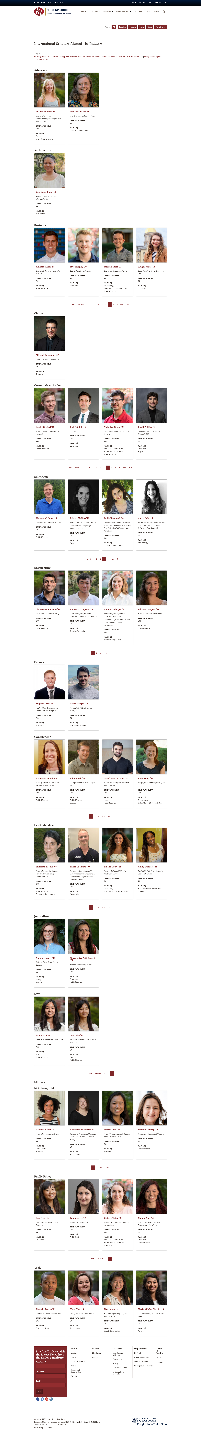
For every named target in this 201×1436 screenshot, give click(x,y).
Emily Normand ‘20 (114, 518)
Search (164, 12)
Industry (133, 27)
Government (113, 56)
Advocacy (37, 56)
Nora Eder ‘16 (77, 1309)
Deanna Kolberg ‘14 (148, 1129)
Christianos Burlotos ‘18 (48, 609)
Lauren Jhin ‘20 (112, 1129)
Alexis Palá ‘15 (145, 518)
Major (142, 27)
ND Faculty (138, 1353)
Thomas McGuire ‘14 (46, 518)
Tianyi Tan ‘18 (43, 1035)
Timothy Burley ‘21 (45, 1309)
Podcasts (159, 1362)
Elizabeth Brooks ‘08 (46, 866)
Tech (46, 59)
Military (146, 56)
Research (107, 12)
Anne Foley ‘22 (145, 778)
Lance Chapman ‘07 (80, 866)
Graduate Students (120, 1368)
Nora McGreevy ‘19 (45, 957)
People (95, 12)
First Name (41, 1362)
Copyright (37, 1419)
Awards (73, 1366)
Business (56, 56)
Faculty (115, 1363)
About (84, 12)
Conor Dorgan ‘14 (79, 703)
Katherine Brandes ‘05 (47, 778)
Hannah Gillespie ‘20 (114, 609)
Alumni (94, 1357)
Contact (74, 1357)
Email (38, 1381)
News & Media (152, 12)
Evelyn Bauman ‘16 (45, 111)
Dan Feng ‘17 (42, 1218)
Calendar (139, 12)
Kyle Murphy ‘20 (78, 266)
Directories (96, 1353)
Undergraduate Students (118, 1373)
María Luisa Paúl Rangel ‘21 (82, 959)
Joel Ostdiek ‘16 (78, 427)
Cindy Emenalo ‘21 (147, 866)
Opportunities (123, 12)
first (73, 304)
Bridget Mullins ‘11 (79, 518)
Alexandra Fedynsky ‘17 (82, 1129)
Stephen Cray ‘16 (44, 703)
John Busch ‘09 (77, 778)
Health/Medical (124, 56)
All (114, 27)
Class (150, 27)
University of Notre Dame (56, 1419)
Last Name (40, 1371)
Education (87, 56)
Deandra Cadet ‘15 (45, 1129)
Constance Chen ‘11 (46, 191)
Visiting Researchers (141, 1357)
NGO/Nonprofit (156, 56)
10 (119, 468)
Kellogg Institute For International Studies (49, 1422)
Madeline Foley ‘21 (79, 111)
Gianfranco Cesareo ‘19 (115, 778)
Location (122, 27)
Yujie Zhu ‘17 (76, 1035)
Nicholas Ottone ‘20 (114, 427)
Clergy (62, 56)
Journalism (135, 56)
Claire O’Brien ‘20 (113, 1218)
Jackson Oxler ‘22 (113, 266)
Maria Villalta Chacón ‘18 (151, 1309)
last (128, 304)
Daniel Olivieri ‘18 (45, 427)
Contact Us (62, 1425)
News (158, 1358)
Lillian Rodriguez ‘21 (148, 609)
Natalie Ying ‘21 (146, 1218)
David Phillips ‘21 (147, 427)
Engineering (96, 56)
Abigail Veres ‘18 (146, 266)
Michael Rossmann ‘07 (47, 355)
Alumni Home (160, 27)
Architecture (46, 56)
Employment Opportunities (76, 1371)
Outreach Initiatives (78, 1361)
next (122, 304)
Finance (104, 56)
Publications (117, 1359)
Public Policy (39, 59)
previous (81, 304)
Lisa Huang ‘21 (111, 1309)
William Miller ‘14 (45, 266)
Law (141, 56)
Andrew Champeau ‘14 (81, 609)
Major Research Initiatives (118, 1354)
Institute (74, 1353)
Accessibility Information (43, 1427)
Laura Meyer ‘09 (78, 1218)
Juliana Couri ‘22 (112, 866)
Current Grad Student (74, 56)
